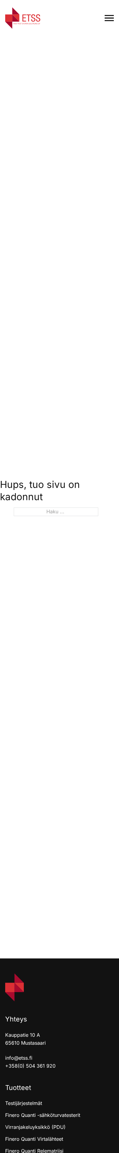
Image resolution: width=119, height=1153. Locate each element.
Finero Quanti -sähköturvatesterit (42, 1115)
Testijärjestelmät (23, 1103)
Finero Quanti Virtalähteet (34, 1139)
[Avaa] (109, 18)
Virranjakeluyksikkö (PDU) (35, 1127)
